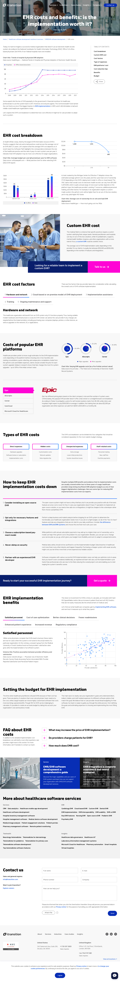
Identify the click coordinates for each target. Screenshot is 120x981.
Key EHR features (68, 816)
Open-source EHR (93, 816)
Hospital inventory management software (19, 816)
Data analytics (13, 808)
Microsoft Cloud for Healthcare (73, 844)
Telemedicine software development (17, 844)
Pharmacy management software (15, 826)
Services (53, 5)
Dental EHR (104, 808)
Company (96, 5)
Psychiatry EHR (67, 819)
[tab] (16, 295)
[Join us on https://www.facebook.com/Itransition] (107, 935)
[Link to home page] (12, 5)
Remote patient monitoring (40, 826)
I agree (60, 975)
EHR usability (100, 812)
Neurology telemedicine (12, 837)
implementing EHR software (105, 607)
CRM (4, 808)
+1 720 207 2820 (65, 946)
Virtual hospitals (68, 848)
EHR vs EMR (111, 812)
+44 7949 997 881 (85, 953)
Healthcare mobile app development (34, 808)
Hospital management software (15, 819)
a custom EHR (81, 241)
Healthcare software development (16, 812)
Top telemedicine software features (16, 848)
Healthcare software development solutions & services (26, 39)
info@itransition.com (10, 879)
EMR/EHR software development (55, 39)
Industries (64, 5)
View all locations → (110, 959)
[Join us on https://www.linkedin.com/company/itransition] (111, 935)
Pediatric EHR (107, 816)
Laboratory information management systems (79, 841)
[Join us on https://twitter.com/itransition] (115, 935)
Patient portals (52, 823)
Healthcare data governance (72, 837)
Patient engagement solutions (33, 823)
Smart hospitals (111, 844)
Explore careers (8, 888)
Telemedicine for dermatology (34, 837)
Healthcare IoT (90, 837)
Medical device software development (43, 819)
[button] (48, 912)
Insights (86, 5)
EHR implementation (42, 106)
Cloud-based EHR (80, 808)
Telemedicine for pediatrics (13, 841)
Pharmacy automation (94, 844)
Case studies (76, 5)
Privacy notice (61, 907)
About (40, 934)
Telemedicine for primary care (36, 841)
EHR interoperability (86, 812)
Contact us (110, 5)
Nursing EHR (81, 816)
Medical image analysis (11, 823)
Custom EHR (93, 808)
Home (5, 39)
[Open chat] (114, 975)
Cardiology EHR (67, 808)
